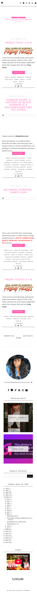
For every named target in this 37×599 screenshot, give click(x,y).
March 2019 (29, 254)
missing (23, 318)
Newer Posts (10, 336)
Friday (9, 318)
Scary (29, 79)
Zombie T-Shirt (18, 449)
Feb (8, 526)
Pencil (23, 79)
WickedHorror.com (21, 136)
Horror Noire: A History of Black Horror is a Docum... (19, 519)
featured (15, 164)
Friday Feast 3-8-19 (18, 43)
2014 (7, 537)
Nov (8, 501)
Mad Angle (9, 79)
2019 (11, 250)
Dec (8, 499)
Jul (8, 507)
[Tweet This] (18, 86)
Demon (13, 77)
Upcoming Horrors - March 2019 (18, 191)
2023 (7, 490)
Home (18, 338)
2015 (7, 535)
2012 (7, 541)
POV (29, 318)
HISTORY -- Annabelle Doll (18, 418)
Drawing (20, 77)
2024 (7, 488)
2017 (7, 531)
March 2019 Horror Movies (16, 257)
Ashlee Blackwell (19, 158)
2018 (7, 530)
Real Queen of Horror (21, 590)
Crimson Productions (18, 316)
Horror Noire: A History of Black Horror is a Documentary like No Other (18, 105)
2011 (7, 542)
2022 (7, 492)
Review (14, 169)
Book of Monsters (21, 250)
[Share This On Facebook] (16, 86)
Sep (8, 503)
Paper (17, 79)
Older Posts (27, 336)
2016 (7, 533)
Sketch (21, 81)
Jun (8, 509)
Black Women (20, 160)
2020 (7, 496)
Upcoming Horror (11, 261)
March (21, 254)
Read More (18, 72)
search (18, 321)
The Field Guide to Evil (22, 259)
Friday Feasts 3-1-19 (18, 279)
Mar (8, 514)
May (8, 510)
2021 (7, 494)
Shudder (21, 169)
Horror (28, 77)
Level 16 (14, 254)
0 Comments (18, 84)
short (15, 81)
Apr (8, 512)
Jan (8, 528)
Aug (8, 505)
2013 (7, 539)
